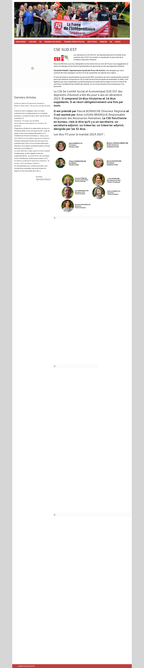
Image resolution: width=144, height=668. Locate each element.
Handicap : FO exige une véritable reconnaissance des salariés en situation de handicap (30, 123)
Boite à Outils (92, 42)
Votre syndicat (21, 42)
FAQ (111, 42)
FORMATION (103, 42)
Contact (118, 42)
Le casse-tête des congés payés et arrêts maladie (32, 151)
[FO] (72, 20)
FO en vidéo (32, 42)
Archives (39, 177)
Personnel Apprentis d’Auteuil (74, 42)
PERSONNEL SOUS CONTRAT (52, 42)
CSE (40, 42)
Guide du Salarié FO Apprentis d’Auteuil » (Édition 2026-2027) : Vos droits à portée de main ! (32, 105)
